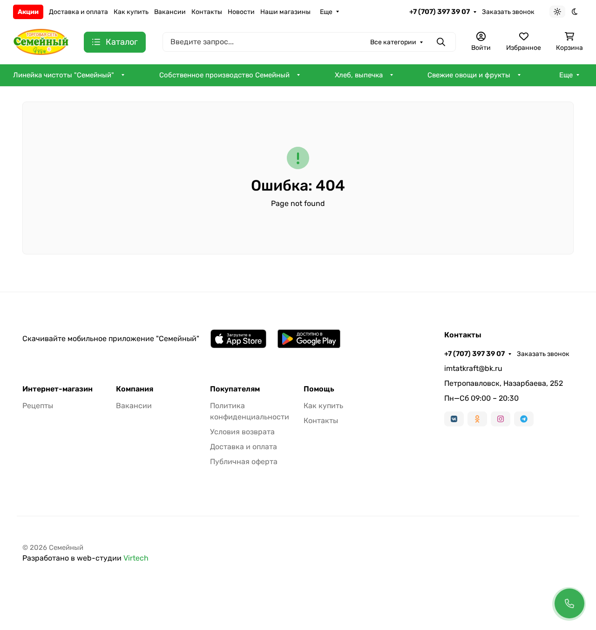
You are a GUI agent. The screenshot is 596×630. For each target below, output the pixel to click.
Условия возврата (242, 431)
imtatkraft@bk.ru (473, 368)
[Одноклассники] (477, 418)
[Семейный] (41, 41)
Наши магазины (285, 12)
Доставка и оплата (78, 12)
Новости (241, 12)
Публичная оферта (244, 461)
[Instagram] (500, 418)
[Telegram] (524, 418)
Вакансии (170, 12)
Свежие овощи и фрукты (468, 75)
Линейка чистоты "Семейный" (63, 75)
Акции (28, 12)
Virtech (136, 558)
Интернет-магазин (57, 389)
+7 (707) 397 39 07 (439, 11)
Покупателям (235, 389)
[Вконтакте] (454, 418)
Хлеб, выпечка (359, 75)
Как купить (131, 12)
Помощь (319, 389)
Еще (326, 12)
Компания (134, 389)
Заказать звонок (508, 12)
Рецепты (37, 405)
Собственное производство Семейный (224, 75)
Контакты (206, 12)
